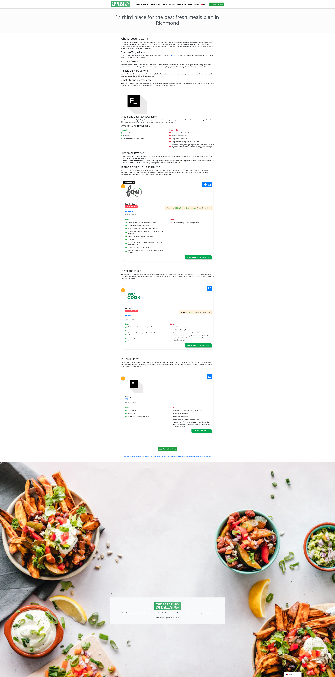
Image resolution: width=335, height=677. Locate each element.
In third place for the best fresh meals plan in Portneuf (142, 456)
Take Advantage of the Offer (198, 257)
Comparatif (188, 4)
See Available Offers (201, 431)
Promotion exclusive (168, 4)
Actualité (180, 4)
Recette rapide (155, 4)
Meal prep (144, 4)
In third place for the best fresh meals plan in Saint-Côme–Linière (189, 456)
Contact (196, 4)
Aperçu (164, 456)
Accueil (137, 4)
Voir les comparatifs (216, 4)
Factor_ (173, 55)
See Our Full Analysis (167, 449)
